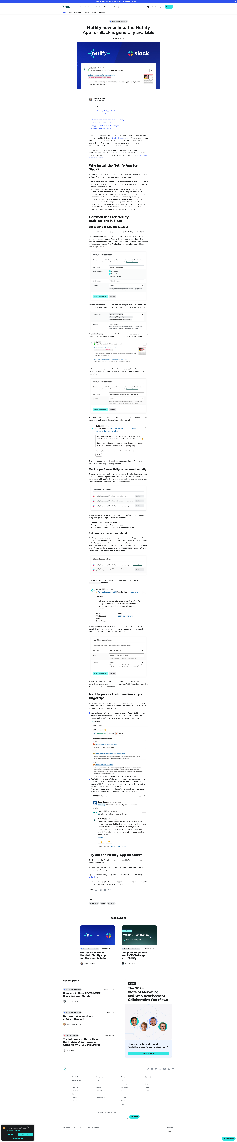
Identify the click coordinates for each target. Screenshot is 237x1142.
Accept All (25, 1134)
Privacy (74, 1127)
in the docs (93, 877)
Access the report (148, 1053)
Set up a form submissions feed (103, 123)
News (70, 12)
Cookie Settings (96, 1127)
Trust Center (66, 1127)
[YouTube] (164, 1069)
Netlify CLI (75, 1097)
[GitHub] (148, 1069)
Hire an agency (100, 1097)
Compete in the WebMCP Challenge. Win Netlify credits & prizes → (116, 2)
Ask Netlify (230, 1138)
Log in (161, 7)
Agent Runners (76, 1081)
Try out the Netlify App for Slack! (101, 129)
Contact (153, 7)
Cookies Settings (18, 1138)
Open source (124, 1087)
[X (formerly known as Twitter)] (160, 1069)
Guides (98, 1094)
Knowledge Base (101, 1091)
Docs (98, 1081)
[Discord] (173, 1069)
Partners (123, 1097)
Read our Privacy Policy (13, 1130)
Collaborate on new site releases (103, 117)
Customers (124, 1094)
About (122, 1081)
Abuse (88, 1127)
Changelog (102, 12)
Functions (75, 1087)
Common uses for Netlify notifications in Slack (106, 114)
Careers (123, 1101)
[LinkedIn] (152, 1069)
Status (98, 1084)
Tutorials (86, 12)
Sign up (169, 7)
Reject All (10, 1134)
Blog (64, 12)
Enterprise (75, 1101)
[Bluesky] (156, 1069)
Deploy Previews (77, 1084)
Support (147, 1084)
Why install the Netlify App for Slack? (103, 111)
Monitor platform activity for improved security (108, 120)
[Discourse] (169, 1069)
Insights (94, 12)
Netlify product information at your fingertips (105, 126)
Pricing (116, 7)
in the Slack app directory (120, 138)
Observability (76, 1091)
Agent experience (126, 1084)
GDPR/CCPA (81, 1127)
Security (74, 1094)
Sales (146, 1081)
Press (122, 1104)
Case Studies (78, 12)
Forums (147, 1091)
